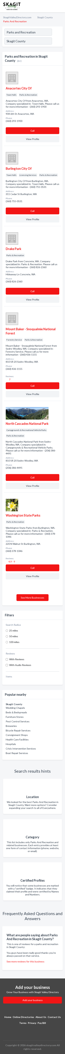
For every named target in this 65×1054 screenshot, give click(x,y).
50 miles (13, 636)
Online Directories (23, 1017)
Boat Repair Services (17, 753)
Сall (32, 130)
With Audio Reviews (20, 664)
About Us (41, 1017)
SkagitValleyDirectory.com (17, 17)
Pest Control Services (17, 721)
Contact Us (54, 1017)
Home (7, 1017)
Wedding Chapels (15, 707)
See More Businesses (32, 597)
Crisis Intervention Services (21, 748)
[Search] (57, 41)
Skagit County (45, 17)
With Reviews (16, 659)
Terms (23, 1022)
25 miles (13, 630)
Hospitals (11, 744)
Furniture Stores (15, 716)
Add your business (33, 1000)
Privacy (32, 1022)
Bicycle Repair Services (18, 730)
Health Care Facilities (17, 739)
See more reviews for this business (25, 961)
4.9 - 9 (11, 561)
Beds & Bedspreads (16, 712)
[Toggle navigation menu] (60, 6)
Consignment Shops (17, 734)
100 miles (14, 642)
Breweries (11, 725)
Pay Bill (42, 1022)
